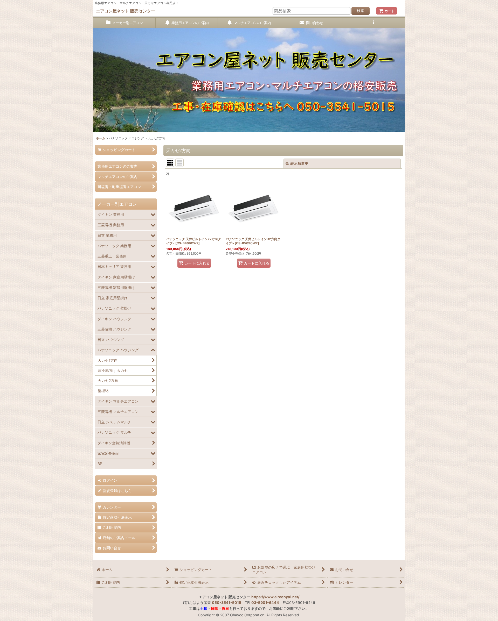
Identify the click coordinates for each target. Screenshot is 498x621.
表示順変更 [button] (299, 163)
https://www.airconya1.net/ (275, 597)
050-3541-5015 (226, 602)
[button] (373, 23)
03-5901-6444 (265, 602)
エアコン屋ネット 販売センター (125, 10)
